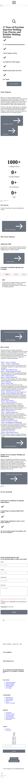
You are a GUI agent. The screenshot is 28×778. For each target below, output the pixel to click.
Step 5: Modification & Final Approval (13, 392)
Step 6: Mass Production (9, 402)
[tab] (6, 274)
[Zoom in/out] (5, 775)
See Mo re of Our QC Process (14, 474)
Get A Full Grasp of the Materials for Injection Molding (14, 336)
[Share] (2, 775)
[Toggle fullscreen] (4, 775)
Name (2, 562)
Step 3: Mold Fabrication (9, 377)
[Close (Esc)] (1, 775)
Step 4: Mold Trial (7, 383)
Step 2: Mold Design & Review (11, 371)
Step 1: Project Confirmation (10, 364)
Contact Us (5, 134)
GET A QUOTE (14, 84)
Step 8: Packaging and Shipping (11, 422)
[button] (2, 201)
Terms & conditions (14, 761)
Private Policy (14, 758)
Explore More (10, 261)
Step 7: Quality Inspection (9, 412)
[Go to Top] (2, 774)
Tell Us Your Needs (10, 229)
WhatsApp (3, 577)
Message (3, 585)
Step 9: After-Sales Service (9, 432)
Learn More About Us (8, 124)
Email (2, 569)
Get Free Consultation (10, 446)
